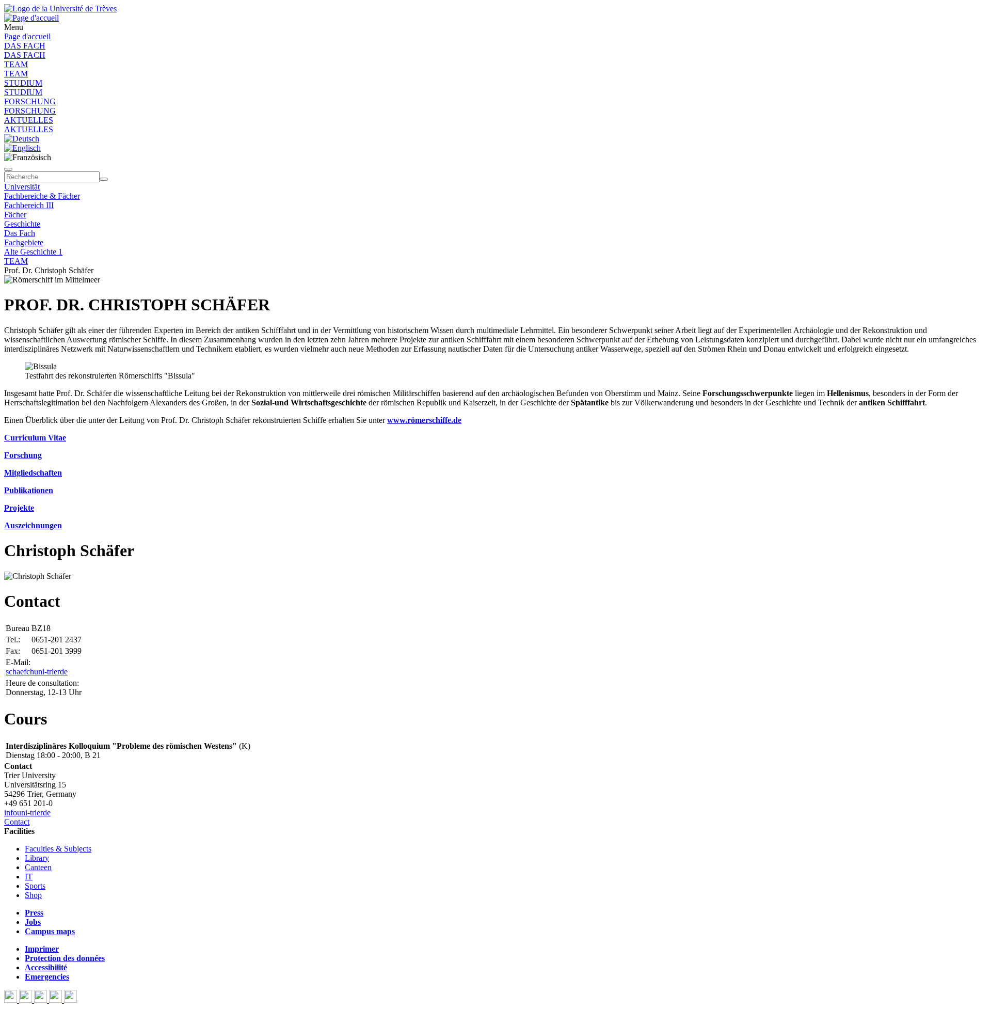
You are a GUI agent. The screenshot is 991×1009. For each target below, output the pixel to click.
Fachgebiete (23, 242)
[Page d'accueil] (31, 17)
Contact (16, 821)
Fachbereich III (29, 205)
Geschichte (22, 223)
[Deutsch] (21, 138)
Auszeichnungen (33, 525)
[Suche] (8, 169)
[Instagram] (56, 1000)
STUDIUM (23, 82)
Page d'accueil (27, 36)
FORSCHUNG (30, 101)
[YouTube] (41, 1000)
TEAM (16, 64)
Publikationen (28, 490)
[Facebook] (11, 1000)
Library (37, 858)
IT (29, 876)
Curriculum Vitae (35, 437)
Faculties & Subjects (58, 848)
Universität (22, 186)
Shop (33, 895)
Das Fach (19, 233)
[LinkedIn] (70, 1000)
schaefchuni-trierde (37, 671)
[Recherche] (104, 179)
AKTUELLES (28, 120)
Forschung (23, 455)
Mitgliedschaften (33, 472)
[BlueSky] (26, 1000)
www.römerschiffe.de (424, 420)
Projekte (19, 507)
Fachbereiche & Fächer (42, 196)
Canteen (38, 867)
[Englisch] (22, 148)
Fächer (15, 214)
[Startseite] (60, 8)
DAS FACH (24, 45)
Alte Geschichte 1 (33, 251)
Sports (35, 885)
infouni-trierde (27, 812)
